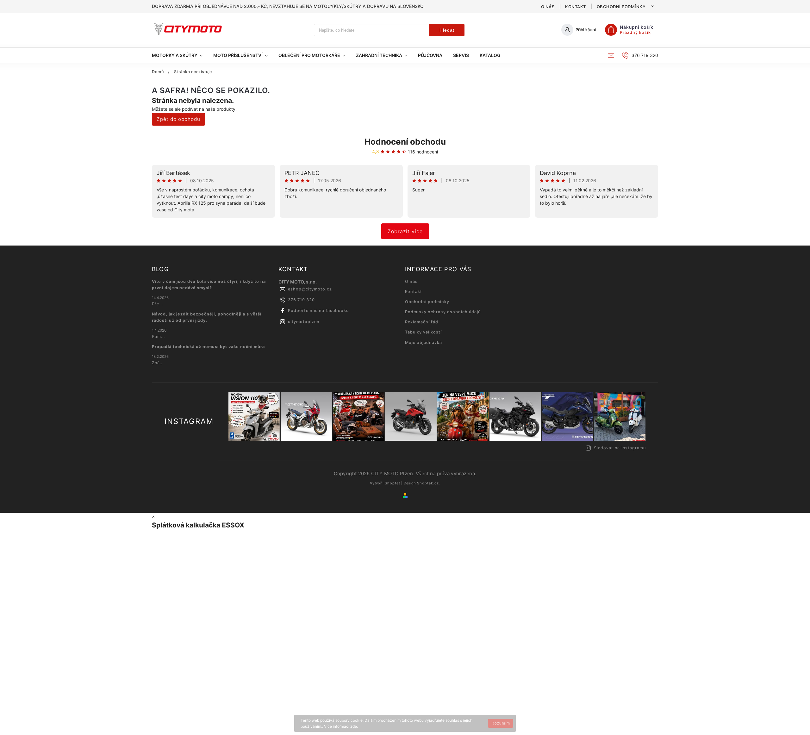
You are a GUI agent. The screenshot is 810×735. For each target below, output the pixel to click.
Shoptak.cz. (428, 483)
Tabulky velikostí (423, 332)
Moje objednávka (423, 342)
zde (353, 726)
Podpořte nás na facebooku (318, 310)
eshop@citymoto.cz (310, 289)
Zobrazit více (405, 231)
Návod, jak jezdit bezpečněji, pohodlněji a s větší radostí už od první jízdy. (206, 317)
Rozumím (500, 723)
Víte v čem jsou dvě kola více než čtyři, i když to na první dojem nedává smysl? (209, 284)
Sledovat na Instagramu (620, 447)
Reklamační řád (421, 322)
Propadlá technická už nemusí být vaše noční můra (208, 346)
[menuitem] (180, 55)
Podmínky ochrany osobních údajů (443, 311)
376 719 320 (301, 299)
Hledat (446, 30)
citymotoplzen (304, 321)
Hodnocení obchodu (405, 141)
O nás (548, 6)
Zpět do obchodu (178, 119)
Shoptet (392, 483)
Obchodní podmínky (621, 6)
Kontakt (575, 6)
